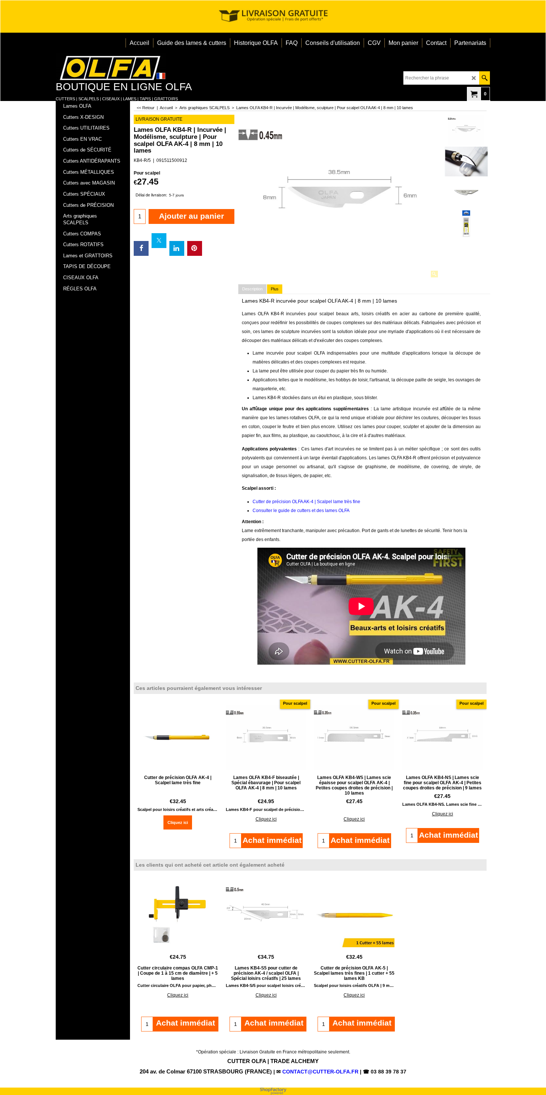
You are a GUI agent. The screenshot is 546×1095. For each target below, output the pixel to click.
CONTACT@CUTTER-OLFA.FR (320, 1072)
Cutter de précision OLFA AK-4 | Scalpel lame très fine (306, 501)
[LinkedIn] (176, 248)
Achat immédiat (185, 1023)
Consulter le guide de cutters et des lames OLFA (301, 510)
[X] (159, 240)
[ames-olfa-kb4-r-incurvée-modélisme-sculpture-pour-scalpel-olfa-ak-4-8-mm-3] (466, 192)
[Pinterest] (194, 248)
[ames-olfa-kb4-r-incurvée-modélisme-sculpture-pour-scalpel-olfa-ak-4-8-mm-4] (466, 161)
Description (252, 289)
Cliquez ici (178, 822)
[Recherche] (484, 78)
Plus (275, 289)
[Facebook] (141, 248)
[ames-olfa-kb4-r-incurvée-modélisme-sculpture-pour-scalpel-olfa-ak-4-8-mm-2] (466, 223)
